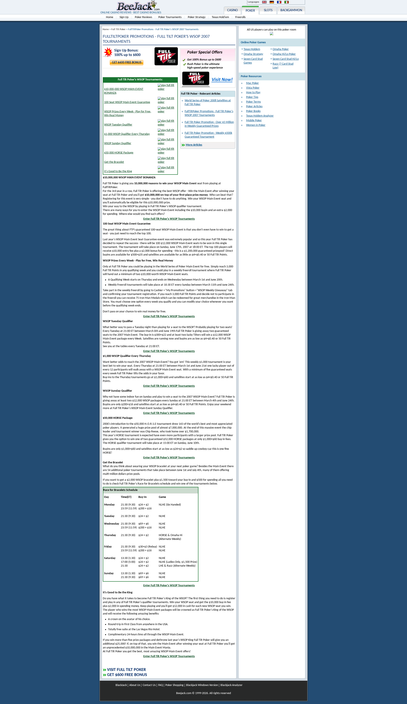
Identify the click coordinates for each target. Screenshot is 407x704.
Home (109, 17)
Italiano (286, 2)
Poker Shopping (174, 685)
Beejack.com (183, 693)
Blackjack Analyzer (231, 685)
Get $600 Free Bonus (126, 62)
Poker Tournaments (169, 17)
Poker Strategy (196, 17)
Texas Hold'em (220, 17)
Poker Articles (254, 106)
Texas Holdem (252, 49)
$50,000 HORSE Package (118, 152)
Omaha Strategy (253, 54)
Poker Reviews (143, 17)
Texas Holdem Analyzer (260, 115)
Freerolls (240, 17)
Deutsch (272, 2)
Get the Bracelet (114, 162)
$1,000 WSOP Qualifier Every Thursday (127, 134)
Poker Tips (252, 97)
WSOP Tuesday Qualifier (118, 124)
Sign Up (124, 17)
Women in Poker (255, 125)
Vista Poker (252, 87)
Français (279, 2)
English (264, 2)
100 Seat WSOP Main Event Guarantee (127, 102)
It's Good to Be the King (118, 171)
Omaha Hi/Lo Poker (284, 54)
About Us (134, 685)
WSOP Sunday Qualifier (117, 143)
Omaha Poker (281, 49)
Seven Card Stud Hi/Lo (286, 59)
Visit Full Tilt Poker (126, 670)
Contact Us (149, 685)
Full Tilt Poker (118, 29)
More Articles (194, 145)
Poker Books (253, 111)
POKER (250, 11)
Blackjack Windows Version (202, 685)
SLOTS (268, 10)
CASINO (232, 10)
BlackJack (121, 685)
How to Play (253, 92)
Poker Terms (253, 101)
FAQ (160, 685)
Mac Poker (252, 83)
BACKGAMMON (291, 10)
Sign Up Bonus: (126, 51)
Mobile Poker (254, 120)
